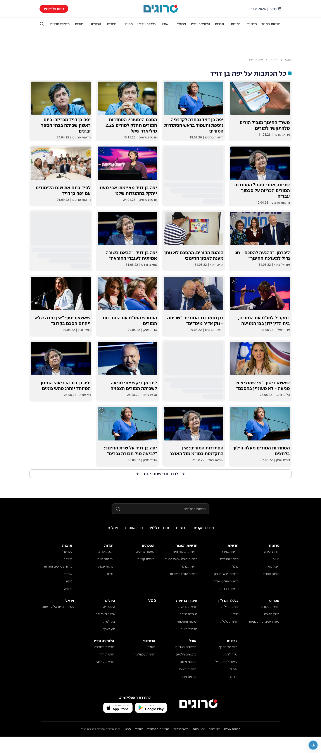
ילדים (233, 676)
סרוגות (235, 24)
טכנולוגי (95, 24)
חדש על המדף (228, 647)
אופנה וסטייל (271, 574)
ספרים (68, 551)
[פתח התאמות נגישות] (313, 745)
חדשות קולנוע (105, 662)
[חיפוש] (42, 24)
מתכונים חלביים (186, 654)
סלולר (151, 647)
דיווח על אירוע (54, 9)
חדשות (252, 24)
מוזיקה (68, 559)
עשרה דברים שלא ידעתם (58, 606)
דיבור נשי (274, 566)
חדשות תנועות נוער (185, 551)
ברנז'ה (234, 566)
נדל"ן (234, 614)
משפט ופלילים (229, 559)
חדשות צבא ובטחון (226, 574)
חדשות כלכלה (229, 621)
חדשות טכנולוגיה (144, 654)
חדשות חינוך (189, 629)
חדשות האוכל (187, 669)
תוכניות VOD (159, 527)
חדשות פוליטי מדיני (225, 581)
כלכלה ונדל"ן (146, 24)
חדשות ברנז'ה (188, 566)
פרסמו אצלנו (232, 729)
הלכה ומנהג (105, 551)
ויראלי (181, 24)
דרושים (181, 527)
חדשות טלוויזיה (104, 647)
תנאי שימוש (180, 729)
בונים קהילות (229, 606)
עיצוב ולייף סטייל (226, 662)
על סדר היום (105, 559)
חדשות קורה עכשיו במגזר (181, 559)
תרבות (219, 24)
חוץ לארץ (109, 629)
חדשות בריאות (187, 606)
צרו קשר (214, 729)
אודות (139, 729)
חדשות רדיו (106, 654)
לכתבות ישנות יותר (160, 474)
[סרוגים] (198, 703)
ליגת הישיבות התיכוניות (264, 621)
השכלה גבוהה (188, 614)
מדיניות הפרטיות (158, 729)
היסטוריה (109, 606)
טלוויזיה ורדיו (200, 24)
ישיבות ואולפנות (187, 621)
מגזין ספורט (271, 614)
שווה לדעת (230, 654)
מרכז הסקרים (204, 527)
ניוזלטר (112, 527)
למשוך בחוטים (145, 551)
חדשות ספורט (270, 606)
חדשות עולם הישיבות (183, 574)
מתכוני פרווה (188, 662)
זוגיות (276, 559)
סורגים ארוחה (187, 676)
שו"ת (110, 574)
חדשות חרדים (60, 24)
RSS (128, 729)
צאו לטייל (109, 621)
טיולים (111, 24)
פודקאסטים (134, 527)
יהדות (79, 24)
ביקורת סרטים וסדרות (58, 566)
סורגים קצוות (145, 559)
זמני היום (199, 729)
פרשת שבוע (105, 566)
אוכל (165, 24)
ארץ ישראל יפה (105, 614)
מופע (69, 581)
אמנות (68, 574)
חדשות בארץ (230, 551)
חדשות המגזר (270, 24)
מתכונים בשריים (185, 647)
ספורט (128, 24)
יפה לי (233, 669)
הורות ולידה (272, 551)
